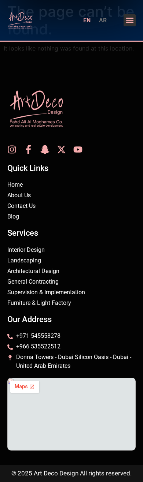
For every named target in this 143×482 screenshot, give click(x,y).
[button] (130, 20)
